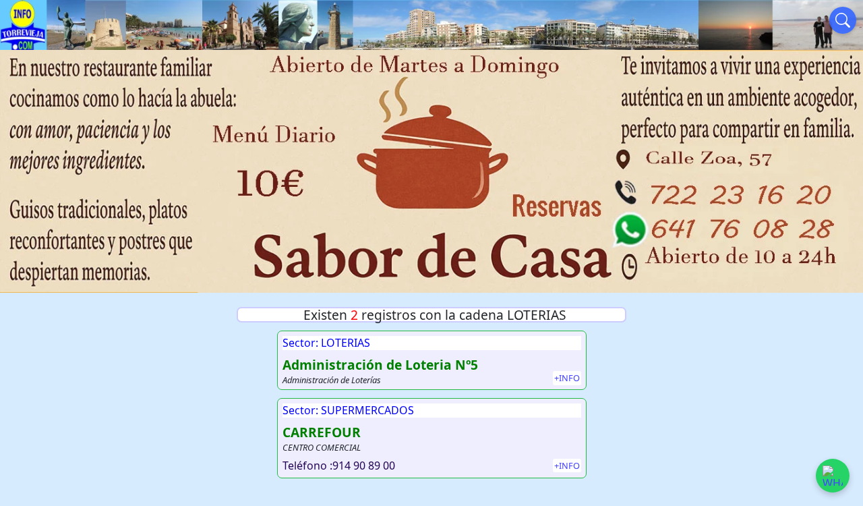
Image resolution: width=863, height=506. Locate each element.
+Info (567, 378)
